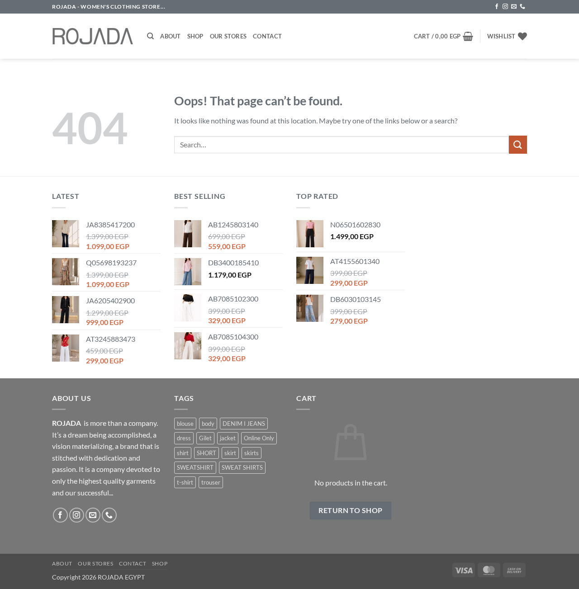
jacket (228, 438)
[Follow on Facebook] (496, 7)
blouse (185, 423)
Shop (195, 36)
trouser (210, 482)
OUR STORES (95, 563)
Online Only (259, 438)
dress (184, 438)
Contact (267, 36)
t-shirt (185, 482)
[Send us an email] (514, 7)
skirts (251, 453)
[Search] (150, 36)
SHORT (206, 453)
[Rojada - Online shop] (92, 36)
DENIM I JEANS (244, 423)
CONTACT (132, 563)
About (170, 36)
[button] (444, 36)
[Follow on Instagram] (505, 7)
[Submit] (518, 144)
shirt (183, 453)
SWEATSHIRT (195, 467)
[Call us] (522, 7)
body (208, 423)
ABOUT (62, 563)
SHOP (159, 563)
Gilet (205, 438)
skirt (230, 453)
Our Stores (228, 36)
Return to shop (350, 510)
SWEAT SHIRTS (242, 467)
